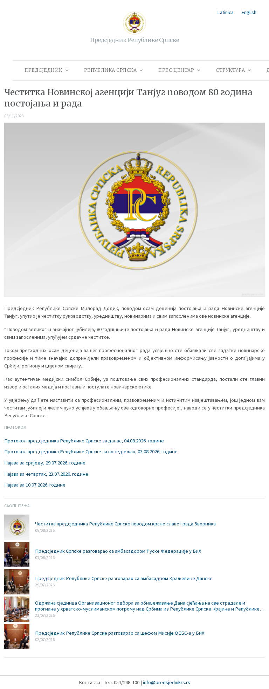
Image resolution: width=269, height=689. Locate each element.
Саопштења (17, 505)
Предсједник (43, 70)
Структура (230, 70)
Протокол (15, 427)
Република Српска (110, 70)
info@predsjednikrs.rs (166, 682)
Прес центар (176, 70)
